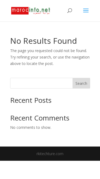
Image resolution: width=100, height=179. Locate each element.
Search (81, 83)
